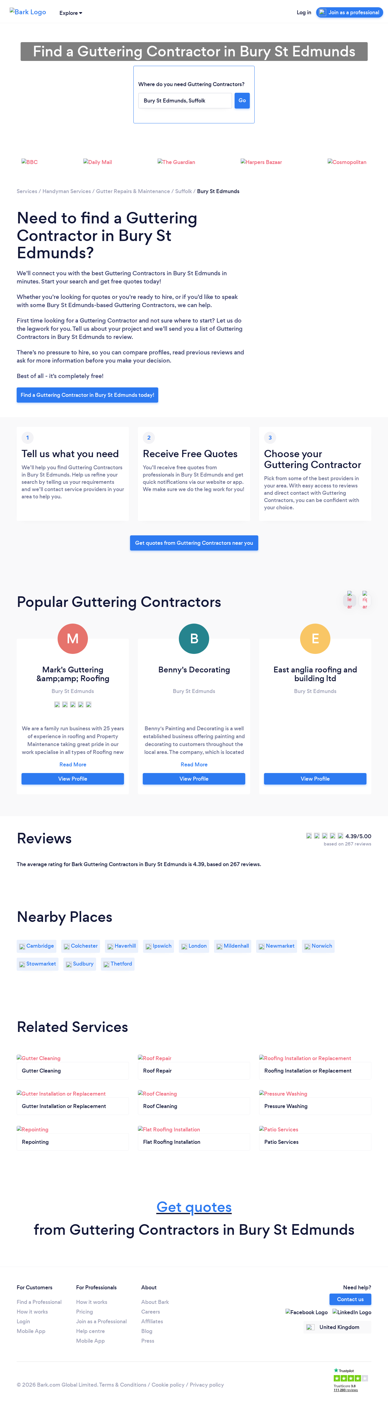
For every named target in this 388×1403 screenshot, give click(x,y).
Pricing (84, 1311)
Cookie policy (168, 1384)
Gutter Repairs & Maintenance (133, 191)
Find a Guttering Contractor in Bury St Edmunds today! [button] (87, 395)
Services (27, 191)
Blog (146, 1331)
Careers (150, 1311)
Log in (304, 12)
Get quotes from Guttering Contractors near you (194, 543)
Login (23, 1321)
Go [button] (242, 100)
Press (147, 1340)
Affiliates (152, 1321)
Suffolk (183, 191)
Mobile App (31, 1331)
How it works (32, 1311)
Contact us (350, 1299)
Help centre (90, 1331)
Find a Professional (39, 1302)
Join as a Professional (101, 1321)
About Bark (155, 1302)
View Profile (72, 778)
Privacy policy (207, 1384)
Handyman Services (66, 191)
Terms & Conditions (122, 1384)
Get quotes (194, 1207)
